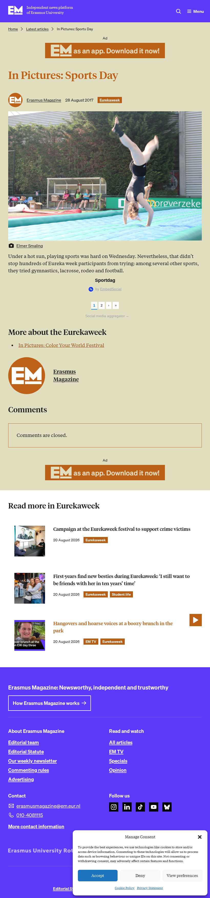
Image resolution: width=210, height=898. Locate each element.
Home (13, 29)
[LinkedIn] (127, 807)
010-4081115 (29, 815)
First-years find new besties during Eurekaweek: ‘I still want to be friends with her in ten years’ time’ (121, 579)
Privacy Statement (150, 888)
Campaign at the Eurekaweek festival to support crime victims (122, 529)
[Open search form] (178, 11)
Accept (97, 875)
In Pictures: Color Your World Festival (61, 345)
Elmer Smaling (29, 245)
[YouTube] (153, 807)
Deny (140, 875)
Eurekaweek (110, 100)
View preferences (182, 875)
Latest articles (37, 29)
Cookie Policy (124, 888)
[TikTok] (140, 807)
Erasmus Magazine (44, 100)
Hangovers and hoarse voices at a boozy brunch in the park (113, 627)
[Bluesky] (167, 807)
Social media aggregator (107, 316)
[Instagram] (113, 807)
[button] (199, 837)
